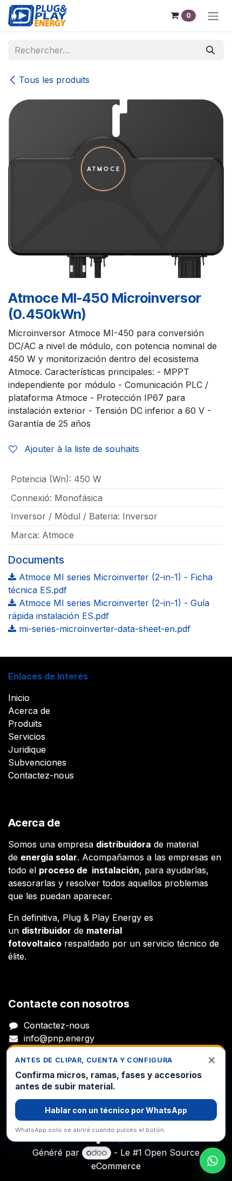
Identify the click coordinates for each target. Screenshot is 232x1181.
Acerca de (29, 710)
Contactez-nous (41, 775)
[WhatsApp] (213, 1160)
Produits (25, 723)
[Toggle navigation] (213, 15)
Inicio (19, 697)
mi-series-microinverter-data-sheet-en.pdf (103, 628)
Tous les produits (54, 79)
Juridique (27, 749)
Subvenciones (37, 762)
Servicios (26, 736)
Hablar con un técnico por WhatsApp (116, 1110)
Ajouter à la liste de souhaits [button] (80, 448)
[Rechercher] (210, 50)
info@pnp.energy (59, 1038)
